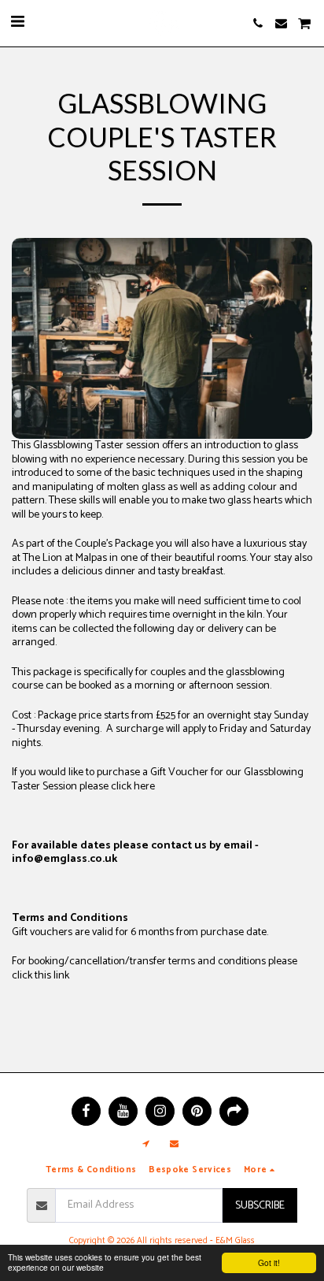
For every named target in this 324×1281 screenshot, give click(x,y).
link (61, 976)
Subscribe (260, 1206)
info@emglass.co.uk (64, 859)
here (144, 787)
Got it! (269, 1262)
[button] (17, 22)
